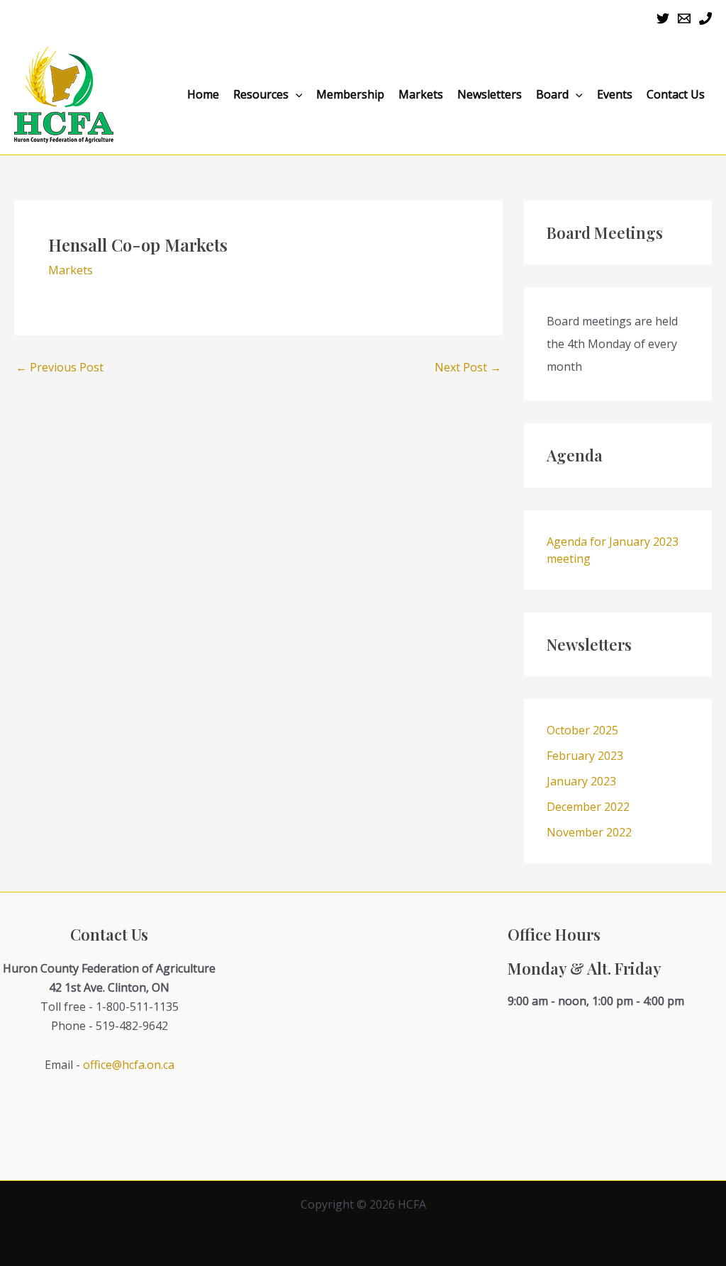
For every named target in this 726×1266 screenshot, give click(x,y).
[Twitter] (663, 18)
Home (203, 94)
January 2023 (581, 781)
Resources (261, 94)
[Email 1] (684, 18)
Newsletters (489, 94)
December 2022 (588, 806)
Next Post (468, 367)
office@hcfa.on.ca (128, 1064)
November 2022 (589, 832)
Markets (420, 94)
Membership (350, 94)
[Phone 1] (705, 18)
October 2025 (582, 730)
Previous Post (60, 367)
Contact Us (676, 94)
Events (614, 94)
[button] (296, 94)
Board (552, 94)
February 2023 (585, 755)
